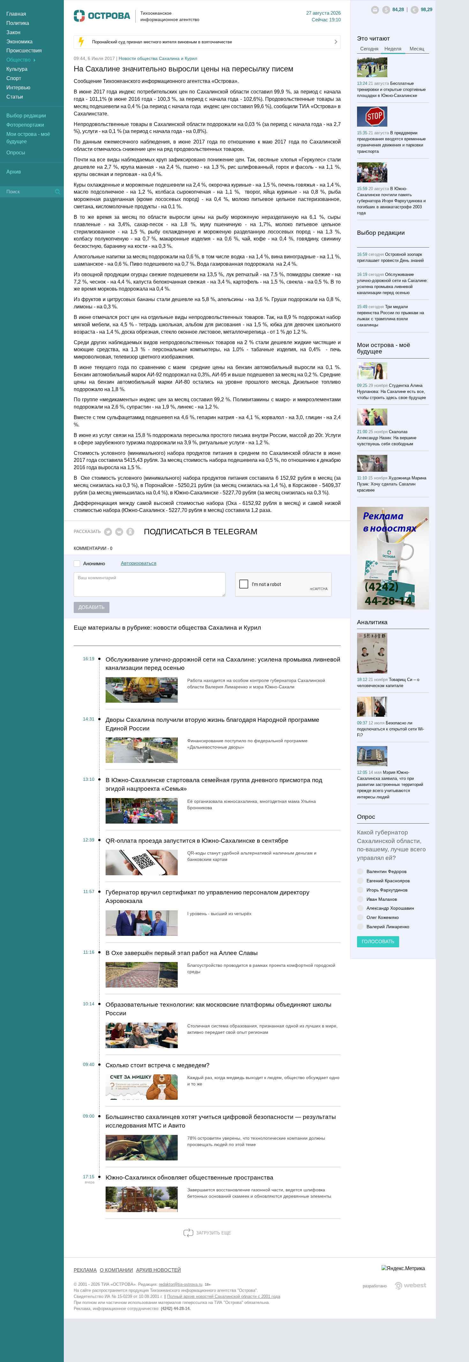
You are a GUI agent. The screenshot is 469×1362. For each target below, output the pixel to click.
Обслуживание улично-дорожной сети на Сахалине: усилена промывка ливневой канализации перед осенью (223, 663)
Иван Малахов (382, 899)
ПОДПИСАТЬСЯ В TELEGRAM (200, 532)
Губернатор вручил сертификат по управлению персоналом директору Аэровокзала (207, 896)
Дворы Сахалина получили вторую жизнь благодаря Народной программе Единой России (212, 724)
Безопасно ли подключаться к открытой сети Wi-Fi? (390, 729)
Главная (16, 14)
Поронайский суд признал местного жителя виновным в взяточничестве (162, 42)
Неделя (392, 48)
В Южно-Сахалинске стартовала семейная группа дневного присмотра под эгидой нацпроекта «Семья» (214, 784)
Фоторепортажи (25, 125)
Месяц (417, 48)
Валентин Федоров (386, 871)
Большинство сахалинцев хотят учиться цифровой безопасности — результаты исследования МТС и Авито (221, 1121)
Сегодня (369, 48)
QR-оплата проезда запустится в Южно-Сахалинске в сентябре (197, 840)
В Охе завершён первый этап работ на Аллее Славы (182, 953)
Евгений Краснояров (388, 880)
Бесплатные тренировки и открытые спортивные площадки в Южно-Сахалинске (391, 89)
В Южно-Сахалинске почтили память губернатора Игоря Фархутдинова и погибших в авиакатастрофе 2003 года (391, 200)
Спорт (13, 78)
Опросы (15, 152)
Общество (18, 60)
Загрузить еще (213, 1233)
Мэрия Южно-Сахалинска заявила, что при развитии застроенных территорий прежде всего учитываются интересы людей (390, 784)
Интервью (18, 87)
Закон (13, 32)
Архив (13, 171)
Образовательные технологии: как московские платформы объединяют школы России (218, 1009)
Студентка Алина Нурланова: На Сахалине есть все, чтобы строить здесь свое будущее (391, 391)
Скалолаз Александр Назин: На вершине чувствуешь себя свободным (386, 437)
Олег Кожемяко (383, 917)
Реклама (85, 1270)
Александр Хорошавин (390, 908)
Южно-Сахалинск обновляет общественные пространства (189, 1177)
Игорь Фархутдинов (387, 889)
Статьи (14, 97)
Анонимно (94, 563)
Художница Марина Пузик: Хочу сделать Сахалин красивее (391, 484)
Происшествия (24, 50)
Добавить (91, 607)
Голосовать (378, 941)
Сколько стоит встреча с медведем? (158, 1065)
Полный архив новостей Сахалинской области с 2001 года (223, 1296)
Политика (17, 23)
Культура (16, 69)
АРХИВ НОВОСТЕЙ (158, 1270)
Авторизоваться (138, 563)
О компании (116, 1270)
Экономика (19, 41)
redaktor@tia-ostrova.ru (180, 1284)
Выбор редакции (26, 115)
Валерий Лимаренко (388, 926)
